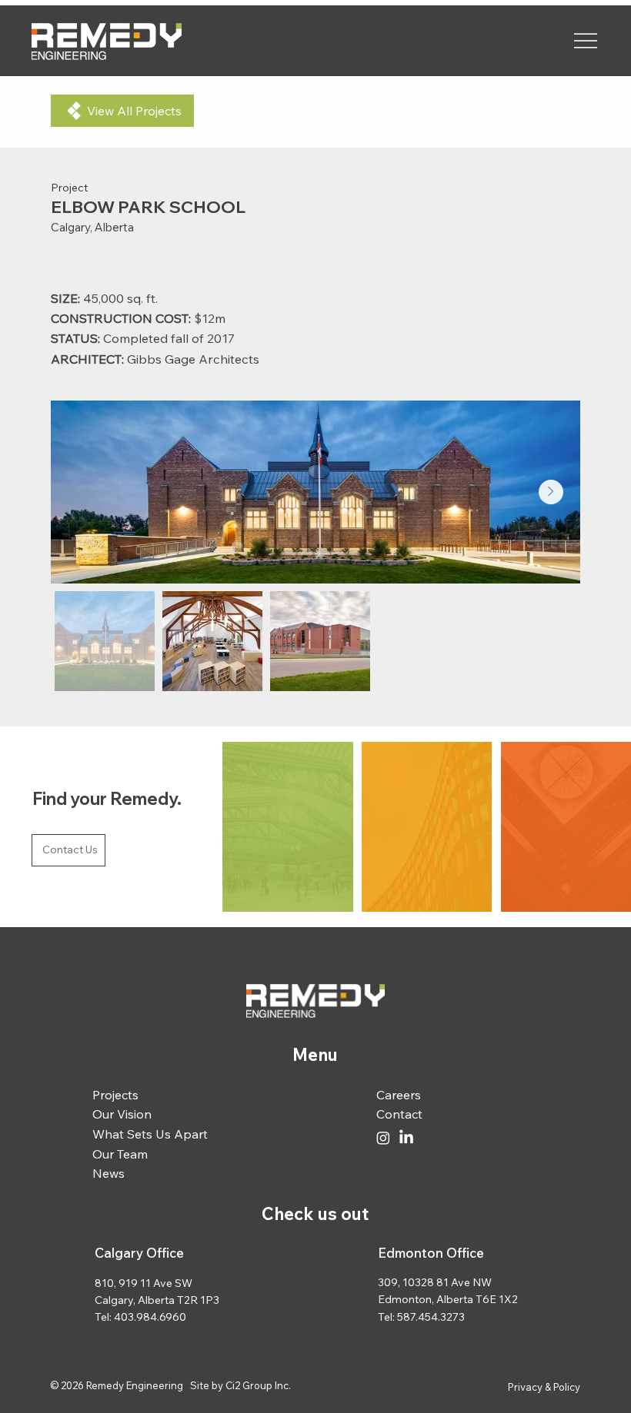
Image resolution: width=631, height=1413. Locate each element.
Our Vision (122, 1114)
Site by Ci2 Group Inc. (240, 1385)
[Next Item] (551, 492)
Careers (398, 1094)
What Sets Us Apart (150, 1134)
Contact (399, 1114)
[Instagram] (383, 1137)
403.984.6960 (150, 1317)
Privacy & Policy (544, 1387)
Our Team (120, 1154)
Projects (115, 1094)
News (108, 1173)
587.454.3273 (431, 1317)
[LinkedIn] (406, 1137)
